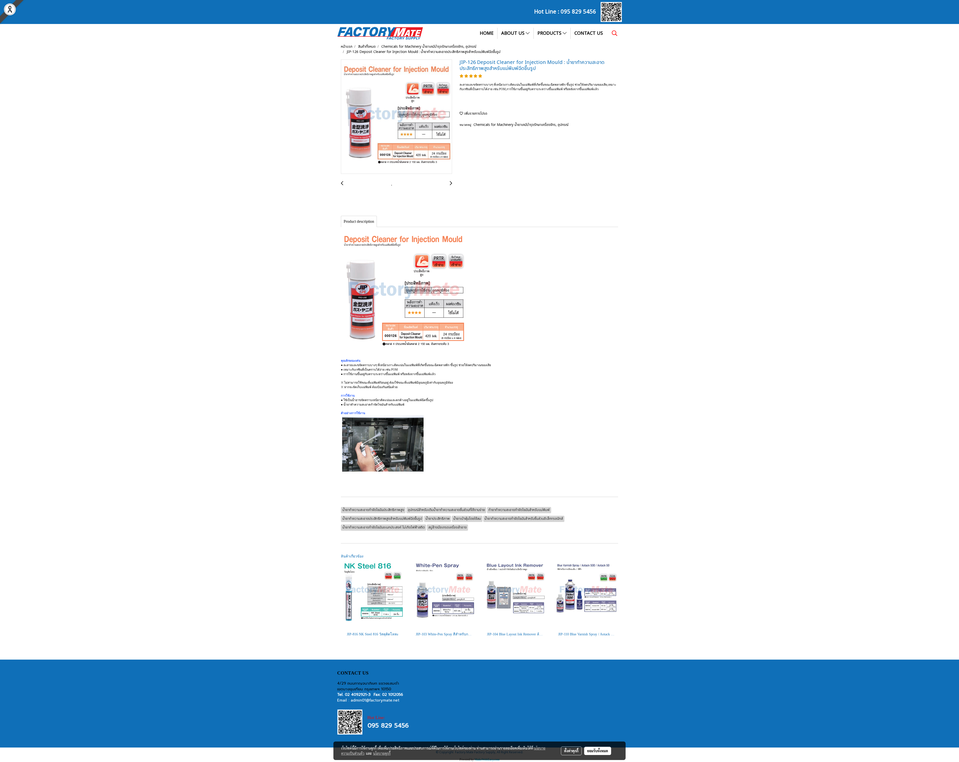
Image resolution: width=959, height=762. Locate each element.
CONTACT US (588, 33)
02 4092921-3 (358, 694)
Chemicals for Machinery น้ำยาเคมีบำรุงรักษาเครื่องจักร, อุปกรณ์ (521, 124)
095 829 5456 (578, 10)
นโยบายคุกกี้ (382, 753)
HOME (486, 33)
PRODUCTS (550, 33)
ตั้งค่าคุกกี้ (571, 751)
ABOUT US (513, 33)
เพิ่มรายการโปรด (475, 113)
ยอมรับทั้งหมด (597, 751)
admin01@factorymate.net (375, 700)
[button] (614, 33)
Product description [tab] (359, 221)
